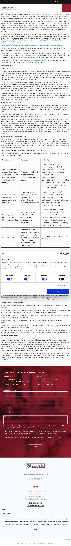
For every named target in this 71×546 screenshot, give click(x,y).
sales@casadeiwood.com (14, 384)
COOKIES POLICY (43, 543)
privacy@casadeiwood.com (38, 60)
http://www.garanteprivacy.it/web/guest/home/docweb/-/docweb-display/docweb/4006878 (31, 45)
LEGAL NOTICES (21, 543)
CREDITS (52, 543)
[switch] (26, 279)
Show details (62, 285)
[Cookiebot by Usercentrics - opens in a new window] (61, 253)
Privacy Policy (38, 428)
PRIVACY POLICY (32, 543)
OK (58, 291)
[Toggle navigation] (66, 8)
